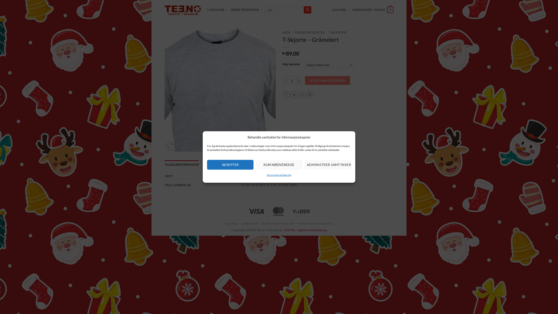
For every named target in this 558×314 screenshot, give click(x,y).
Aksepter (230, 165)
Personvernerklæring (279, 175)
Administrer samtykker (329, 165)
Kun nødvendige (279, 165)
